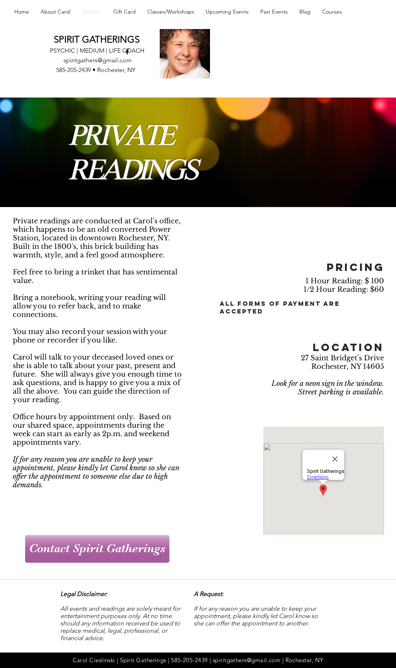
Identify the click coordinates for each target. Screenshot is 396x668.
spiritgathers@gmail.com (97, 60)
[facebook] (127, 51)
